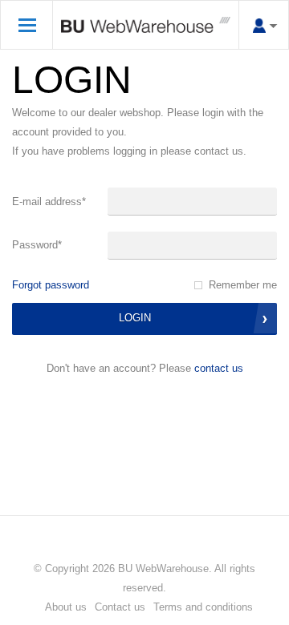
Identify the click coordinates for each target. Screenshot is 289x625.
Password (37, 245)
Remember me (243, 285)
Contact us (218, 368)
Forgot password (50, 285)
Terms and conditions (203, 607)
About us (66, 607)
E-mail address (49, 202)
